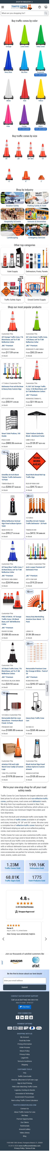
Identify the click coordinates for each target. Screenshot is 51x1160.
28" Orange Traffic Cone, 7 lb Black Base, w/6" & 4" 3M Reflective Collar (12, 339)
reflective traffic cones (25, 825)
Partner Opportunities (25, 1119)
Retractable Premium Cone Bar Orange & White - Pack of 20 (37, 671)
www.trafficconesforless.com (29, 1146)
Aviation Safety (12, 206)
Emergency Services (36, 238)
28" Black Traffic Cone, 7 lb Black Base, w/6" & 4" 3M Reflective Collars (12, 671)
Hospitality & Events (12, 221)
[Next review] (46, 939)
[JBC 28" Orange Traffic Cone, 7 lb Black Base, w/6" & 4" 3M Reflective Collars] (12, 321)
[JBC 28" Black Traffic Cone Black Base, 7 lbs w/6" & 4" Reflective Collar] (12, 653)
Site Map (24, 1115)
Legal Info (24, 1058)
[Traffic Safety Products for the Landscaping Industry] (12, 230)
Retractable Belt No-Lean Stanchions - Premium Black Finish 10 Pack (12, 720)
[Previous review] (3, 939)
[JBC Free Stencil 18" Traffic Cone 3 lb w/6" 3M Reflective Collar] (12, 601)
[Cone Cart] (37, 702)
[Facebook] (17, 1017)
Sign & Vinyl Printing (24, 1083)
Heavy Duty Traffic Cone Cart (35, 719)
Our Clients (25, 1122)
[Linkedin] (22, 1017)
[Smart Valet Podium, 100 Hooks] (12, 420)
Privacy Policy (25, 1054)
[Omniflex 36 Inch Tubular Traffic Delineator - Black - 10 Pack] (12, 461)
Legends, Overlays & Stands (24, 1090)
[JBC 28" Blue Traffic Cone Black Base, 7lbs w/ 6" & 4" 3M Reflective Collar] (12, 551)
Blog (24, 1136)
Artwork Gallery (24, 1129)
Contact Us (25, 1109)
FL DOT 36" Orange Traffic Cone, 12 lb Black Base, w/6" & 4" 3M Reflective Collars (36, 389)
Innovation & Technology (25, 1093)
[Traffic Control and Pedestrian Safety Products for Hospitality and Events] (12, 214)
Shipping (24, 1065)
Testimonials (24, 1126)
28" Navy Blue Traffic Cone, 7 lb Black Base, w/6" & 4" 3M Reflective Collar (12, 569)
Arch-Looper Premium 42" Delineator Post (35, 568)
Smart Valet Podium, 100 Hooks (11, 435)
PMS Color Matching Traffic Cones (24, 1087)
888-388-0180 (33, 1000)
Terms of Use (30, 1148)
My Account (24, 1037)
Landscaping (12, 238)
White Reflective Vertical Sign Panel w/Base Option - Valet (12, 523)
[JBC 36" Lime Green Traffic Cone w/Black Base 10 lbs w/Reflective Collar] (37, 321)
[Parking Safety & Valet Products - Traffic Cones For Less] (37, 198)
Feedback (47, 688)
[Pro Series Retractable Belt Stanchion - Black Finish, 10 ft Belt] (12, 702)
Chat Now (26, 1007)
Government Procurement (24, 1097)
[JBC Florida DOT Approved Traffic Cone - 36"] (37, 370)
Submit (25, 987)
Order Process (24, 1047)
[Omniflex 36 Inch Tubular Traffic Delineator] (37, 505)
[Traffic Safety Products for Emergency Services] (37, 230)
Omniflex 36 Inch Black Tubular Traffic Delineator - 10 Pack (12, 477)
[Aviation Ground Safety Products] (12, 198)
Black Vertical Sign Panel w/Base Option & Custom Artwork (35, 766)
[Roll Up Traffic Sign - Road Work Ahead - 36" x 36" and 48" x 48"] (37, 461)
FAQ (24, 1073)
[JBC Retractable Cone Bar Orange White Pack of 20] (37, 653)
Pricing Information (25, 1044)
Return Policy (25, 1051)
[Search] (46, 13)
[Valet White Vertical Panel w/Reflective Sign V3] (12, 505)
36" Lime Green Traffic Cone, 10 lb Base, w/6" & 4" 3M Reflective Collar (36, 339)
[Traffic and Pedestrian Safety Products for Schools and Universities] (37, 214)
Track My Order (24, 1041)
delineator (36, 801)
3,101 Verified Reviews (25, 907)
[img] (24, 903)
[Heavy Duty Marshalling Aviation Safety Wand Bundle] (37, 601)
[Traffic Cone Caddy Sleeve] (12, 748)
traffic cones (21, 820)
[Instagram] (26, 1017)
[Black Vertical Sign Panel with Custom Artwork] (37, 748)
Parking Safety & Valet (36, 206)
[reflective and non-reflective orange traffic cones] (21, 7)
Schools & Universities (37, 221)
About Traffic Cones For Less (24, 1112)
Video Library (25, 1133)
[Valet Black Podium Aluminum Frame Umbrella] (37, 420)
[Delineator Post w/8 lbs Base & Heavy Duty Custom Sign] (12, 370)
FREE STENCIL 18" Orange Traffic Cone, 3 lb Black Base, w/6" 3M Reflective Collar (11, 620)
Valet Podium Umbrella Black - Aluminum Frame (35, 435)
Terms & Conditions (25, 1061)
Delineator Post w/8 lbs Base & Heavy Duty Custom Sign (12, 388)
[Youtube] (31, 1017)
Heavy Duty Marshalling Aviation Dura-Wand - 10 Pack (35, 619)
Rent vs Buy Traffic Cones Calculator (24, 1100)
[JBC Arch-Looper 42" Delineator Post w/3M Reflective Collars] (37, 551)
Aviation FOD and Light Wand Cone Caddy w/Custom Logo (12, 766)
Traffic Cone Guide (24, 1076)
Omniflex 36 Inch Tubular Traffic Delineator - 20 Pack (36, 522)
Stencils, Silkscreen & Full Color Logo (24, 1080)
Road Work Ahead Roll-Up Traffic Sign (35, 476)
